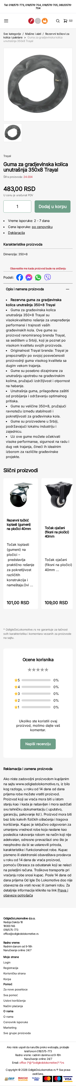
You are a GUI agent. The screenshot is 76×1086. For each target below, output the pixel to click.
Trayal (7, 156)
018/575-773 (16, 5)
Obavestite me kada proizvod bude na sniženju (38, 268)
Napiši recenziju (38, 744)
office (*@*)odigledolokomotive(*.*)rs (41, 1062)
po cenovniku (42, 227)
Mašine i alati (33, 33)
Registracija (10, 968)
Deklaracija (16, 233)
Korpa (7, 979)
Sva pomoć (10, 995)
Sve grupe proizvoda (17, 1033)
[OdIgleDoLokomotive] (37, 21)
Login (7, 962)
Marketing (9, 1027)
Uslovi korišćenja (14, 1000)
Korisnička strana (14, 973)
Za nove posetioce (15, 989)
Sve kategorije (12, 33)
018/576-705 (50, 5)
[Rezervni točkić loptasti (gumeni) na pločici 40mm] (21, 498)
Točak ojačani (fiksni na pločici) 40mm (57, 532)
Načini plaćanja (13, 1006)
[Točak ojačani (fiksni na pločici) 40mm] (59, 501)
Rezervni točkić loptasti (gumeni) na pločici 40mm (19, 524)
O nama (8, 1016)
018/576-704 (33, 5)
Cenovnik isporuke (15, 1022)
